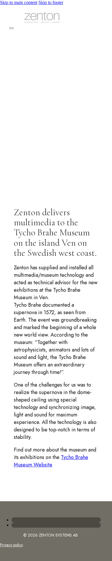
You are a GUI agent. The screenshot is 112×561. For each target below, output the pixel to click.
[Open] (11, 28)
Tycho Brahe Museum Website (51, 461)
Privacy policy (11, 545)
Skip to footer (50, 2)
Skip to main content (18, 2)
